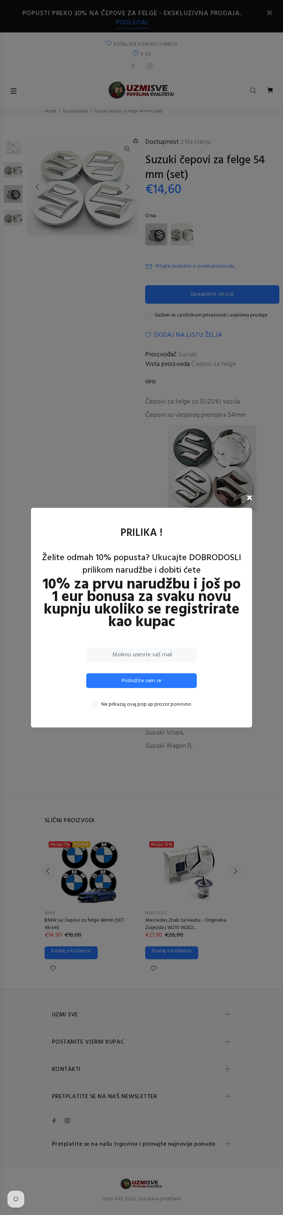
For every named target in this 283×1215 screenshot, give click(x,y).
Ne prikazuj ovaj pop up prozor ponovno (146, 704)
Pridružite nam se (141, 681)
